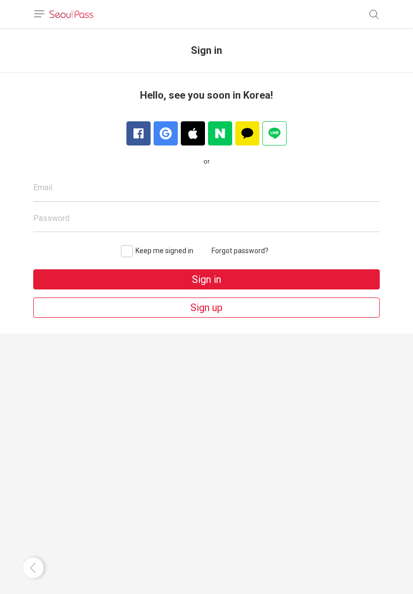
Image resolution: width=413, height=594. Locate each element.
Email (42, 187)
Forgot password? (240, 251)
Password (51, 218)
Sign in (206, 279)
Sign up (206, 308)
